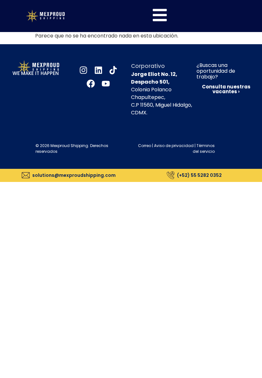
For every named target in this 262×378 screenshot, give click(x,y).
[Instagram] (83, 70)
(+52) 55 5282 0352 (199, 175)
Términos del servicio (204, 148)
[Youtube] (105, 83)
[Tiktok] (113, 70)
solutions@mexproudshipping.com (74, 175)
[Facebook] (90, 83)
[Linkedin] (98, 70)
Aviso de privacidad (174, 145)
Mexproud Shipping (69, 145)
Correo (144, 145)
